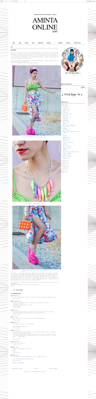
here (44, 137)
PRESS (33, 43)
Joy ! (64, 134)
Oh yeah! (65, 135)
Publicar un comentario (18, 362)
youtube (19, 62)
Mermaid (64, 143)
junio (64, 160)
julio (64, 112)
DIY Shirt (65, 140)
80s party (65, 115)
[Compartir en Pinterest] (22, 290)
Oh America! (66, 118)
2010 (63, 172)
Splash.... (65, 123)
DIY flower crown (39, 203)
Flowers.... (66, 150)
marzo (64, 165)
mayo (64, 162)
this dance (40, 54)
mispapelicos (15, 301)
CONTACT (26, 43)
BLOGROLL (49, 43)
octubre (65, 107)
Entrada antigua (53, 368)
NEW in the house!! (67, 156)
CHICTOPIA (68, 43)
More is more (66, 145)
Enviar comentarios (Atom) (38, 371)
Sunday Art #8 (66, 137)
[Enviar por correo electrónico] (16, 290)
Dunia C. (14, 330)
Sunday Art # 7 (66, 148)
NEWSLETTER (40, 43)
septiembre (66, 109)
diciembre (65, 105)
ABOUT (20, 43)
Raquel (14, 347)
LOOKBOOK (60, 43)
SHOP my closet (77, 43)
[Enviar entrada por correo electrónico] (14, 290)
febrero (65, 167)
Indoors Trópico (67, 155)
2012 (63, 104)
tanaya (14, 355)
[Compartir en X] (19, 290)
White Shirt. (26, 61)
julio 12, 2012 (16, 344)
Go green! (65, 128)
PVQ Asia (41, 60)
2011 (63, 170)
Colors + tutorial (67, 147)
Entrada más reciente (17, 368)
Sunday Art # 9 (66, 126)
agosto (65, 110)
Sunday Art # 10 (67, 117)
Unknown (14, 322)
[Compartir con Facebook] (20, 290)
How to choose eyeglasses (69, 125)
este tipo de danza (50, 275)
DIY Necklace (29, 203)
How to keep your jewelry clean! (71, 151)
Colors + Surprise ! (68, 153)
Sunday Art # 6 (66, 158)
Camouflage (65, 120)
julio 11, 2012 (16, 298)
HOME (14, 43)
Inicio (35, 368)
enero (64, 168)
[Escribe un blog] (18, 290)
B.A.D (13, 316)
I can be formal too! (68, 142)
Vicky (13, 310)
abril (64, 163)
